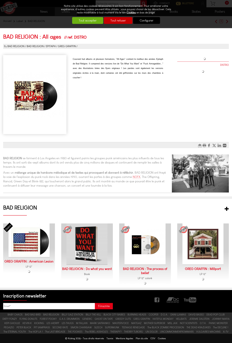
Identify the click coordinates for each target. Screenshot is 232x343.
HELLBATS (181, 318)
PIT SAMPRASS (42, 327)
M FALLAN (81, 323)
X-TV (226, 331)
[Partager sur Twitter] (215, 145)
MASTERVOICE (121, 323)
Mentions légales (124, 338)
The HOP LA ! (35, 331)
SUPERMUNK (112, 327)
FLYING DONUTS (28, 318)
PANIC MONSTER (218, 323)
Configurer (146, 20)
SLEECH (98, 327)
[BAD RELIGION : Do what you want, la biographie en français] (86, 244)
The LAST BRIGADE (55, 331)
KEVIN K (27, 323)
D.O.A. (164, 314)
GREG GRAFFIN (67, 46)
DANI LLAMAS (178, 314)
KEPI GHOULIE (12, 323)
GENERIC (87, 318)
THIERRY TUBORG (133, 331)
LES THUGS (68, 323)
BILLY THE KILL (93, 314)
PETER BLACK (24, 327)
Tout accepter (88, 20)
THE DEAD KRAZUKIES (199, 327)
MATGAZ (136, 323)
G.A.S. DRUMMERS (69, 318)
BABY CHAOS (15, 314)
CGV (152, 338)
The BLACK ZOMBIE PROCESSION (165, 327)
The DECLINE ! (220, 327)
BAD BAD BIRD (33, 314)
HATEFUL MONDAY (163, 318)
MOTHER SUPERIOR (154, 323)
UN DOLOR (152, 331)
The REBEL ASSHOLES (96, 331)
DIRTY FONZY (10, 318)
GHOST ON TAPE (104, 318)
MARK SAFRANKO (100, 323)
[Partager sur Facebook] (209, 145)
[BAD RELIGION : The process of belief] (145, 244)
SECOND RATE (60, 327)
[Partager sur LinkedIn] (220, 145)
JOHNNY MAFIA (221, 318)
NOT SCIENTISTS (188, 323)
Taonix (110, 338)
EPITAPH (51, 46)
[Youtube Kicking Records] (190, 299)
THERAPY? (116, 331)
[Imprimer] (204, 145)
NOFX (136, 177)
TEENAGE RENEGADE (133, 327)
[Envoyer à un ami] (200, 145)
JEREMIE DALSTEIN (199, 318)
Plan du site (142, 338)
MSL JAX (172, 323)
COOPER (153, 314)
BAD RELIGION (15, 46)
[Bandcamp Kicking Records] (173, 299)
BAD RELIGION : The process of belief (145, 271)
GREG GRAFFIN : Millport (203, 269)
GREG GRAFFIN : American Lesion (29, 261)
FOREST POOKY (48, 318)
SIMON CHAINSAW (81, 327)
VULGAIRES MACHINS (208, 331)
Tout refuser (118, 20)
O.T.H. (203, 323)
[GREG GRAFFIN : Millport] (202, 244)
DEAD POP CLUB (215, 314)
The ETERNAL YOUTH (14, 331)
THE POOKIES (75, 331)
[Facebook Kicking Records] (157, 299)
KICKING (39, 323)
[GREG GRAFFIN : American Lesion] (29, 240)
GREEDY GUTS (123, 318)
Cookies (131, 12)
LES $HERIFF (53, 323)
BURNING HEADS (137, 314)
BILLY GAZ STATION (72, 314)
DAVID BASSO (196, 314)
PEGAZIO (9, 327)
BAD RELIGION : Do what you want (87, 269)
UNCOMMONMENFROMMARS (177, 331)
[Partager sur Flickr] (225, 145)
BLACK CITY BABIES (114, 314)
